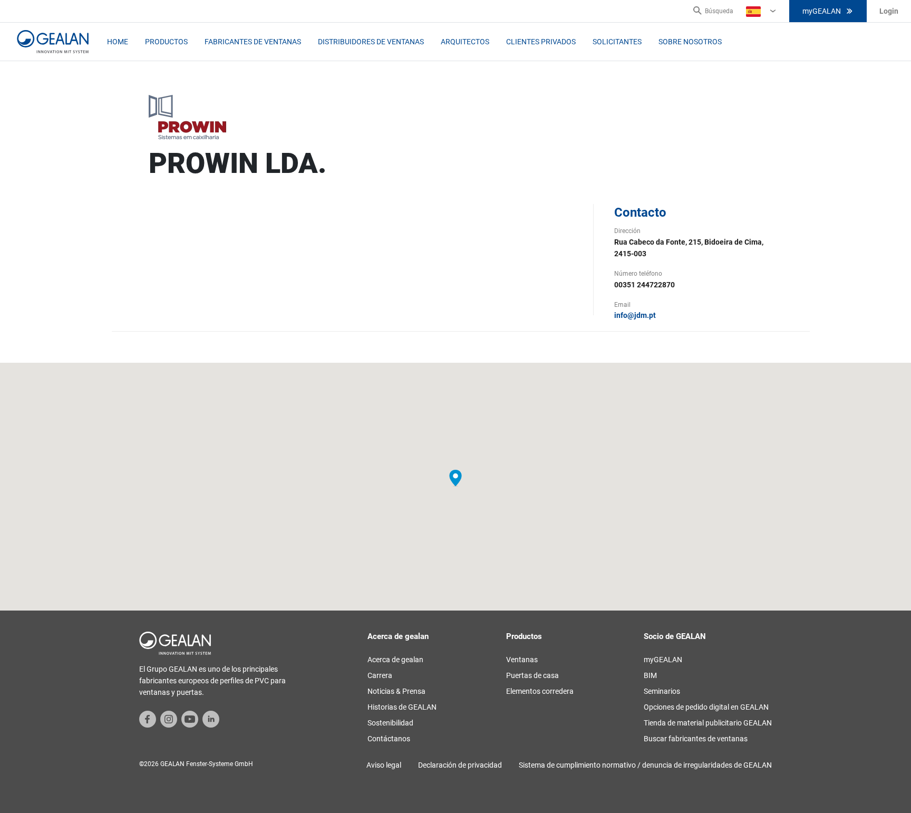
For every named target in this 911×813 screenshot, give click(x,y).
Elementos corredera (540, 691)
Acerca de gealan (395, 659)
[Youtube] (189, 718)
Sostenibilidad (390, 723)
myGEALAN (821, 11)
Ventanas (522, 659)
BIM (650, 675)
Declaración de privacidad (460, 765)
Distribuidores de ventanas (371, 41)
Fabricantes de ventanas (253, 41)
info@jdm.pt (635, 315)
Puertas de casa (532, 675)
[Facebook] (147, 718)
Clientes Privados (541, 41)
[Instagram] (168, 718)
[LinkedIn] (210, 718)
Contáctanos (388, 738)
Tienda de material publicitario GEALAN (708, 723)
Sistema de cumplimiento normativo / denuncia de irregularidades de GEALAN (645, 765)
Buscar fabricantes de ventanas (696, 738)
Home (117, 41)
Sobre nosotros (690, 41)
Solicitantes (617, 41)
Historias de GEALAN (402, 707)
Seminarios (662, 691)
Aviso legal (383, 765)
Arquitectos (465, 41)
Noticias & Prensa (396, 691)
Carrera (379, 675)
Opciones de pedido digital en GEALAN (706, 707)
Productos (166, 41)
